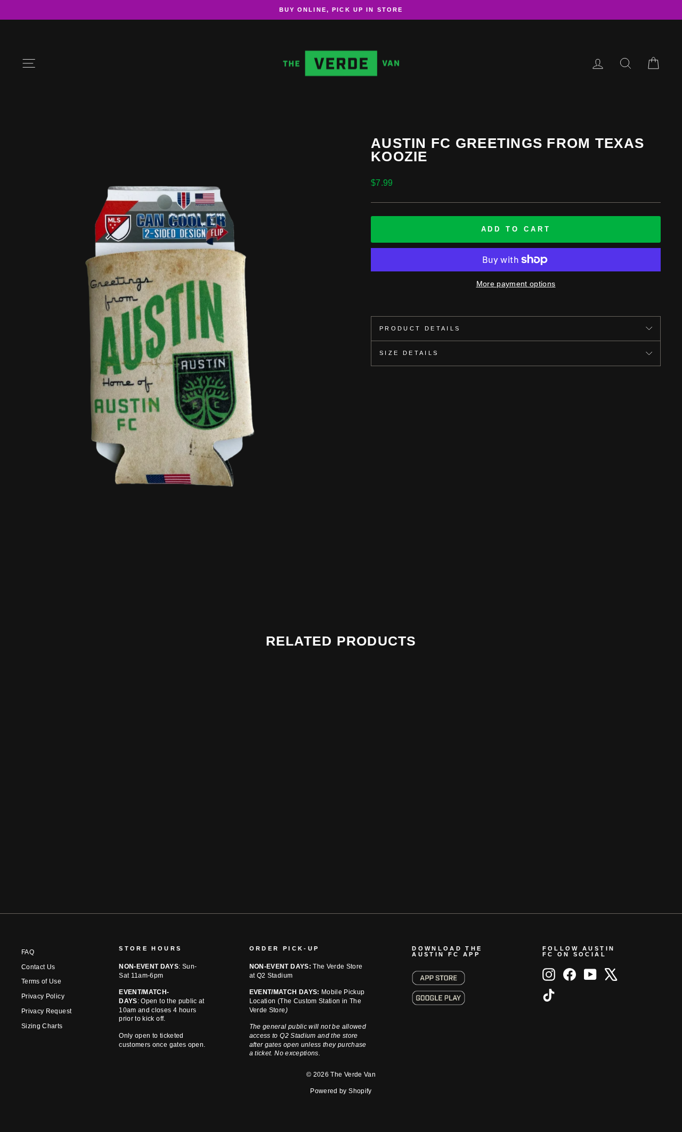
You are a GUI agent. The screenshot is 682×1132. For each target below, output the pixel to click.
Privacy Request (46, 1011)
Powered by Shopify (340, 1091)
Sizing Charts (42, 1026)
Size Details (409, 353)
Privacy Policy (42, 996)
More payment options (516, 283)
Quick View (97, 813)
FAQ (27, 952)
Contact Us (38, 967)
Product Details (419, 328)
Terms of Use (41, 981)
